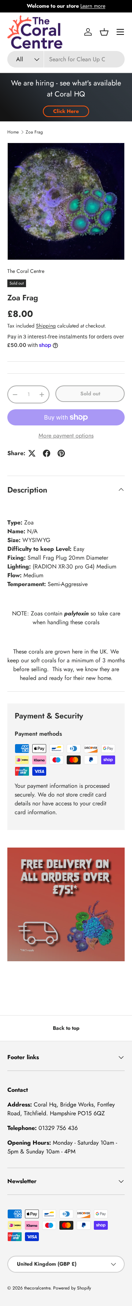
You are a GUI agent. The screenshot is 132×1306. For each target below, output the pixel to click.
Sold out (90, 393)
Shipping (46, 325)
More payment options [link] (66, 435)
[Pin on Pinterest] (61, 453)
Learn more (92, 6)
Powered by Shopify (72, 1288)
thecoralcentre (37, 1288)
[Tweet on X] (32, 453)
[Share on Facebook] (46, 453)
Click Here (66, 111)
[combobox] (66, 59)
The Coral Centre (25, 271)
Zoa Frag (34, 132)
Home (13, 132)
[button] (104, 32)
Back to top (66, 1028)
